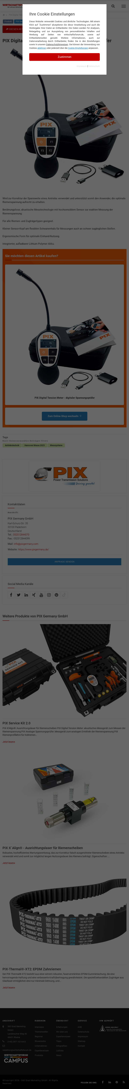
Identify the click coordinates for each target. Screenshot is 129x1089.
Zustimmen (64, 57)
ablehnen (41, 48)
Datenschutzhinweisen (57, 44)
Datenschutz (94, 66)
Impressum (82, 66)
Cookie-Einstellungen (78, 48)
